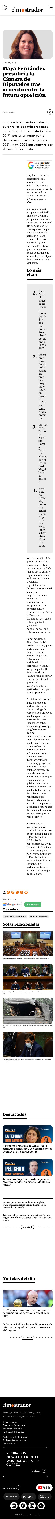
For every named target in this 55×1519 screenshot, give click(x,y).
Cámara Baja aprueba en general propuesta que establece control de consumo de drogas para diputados (26, 959)
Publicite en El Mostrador (15, 1436)
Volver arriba (9, 1487)
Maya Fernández (38, 916)
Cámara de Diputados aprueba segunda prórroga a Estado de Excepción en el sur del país (27, 992)
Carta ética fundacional (14, 1425)
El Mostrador (10, 112)
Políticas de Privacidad (13, 1431)
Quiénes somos (10, 1421)
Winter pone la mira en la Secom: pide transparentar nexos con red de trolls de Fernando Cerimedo (24, 1205)
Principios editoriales (13, 1428)
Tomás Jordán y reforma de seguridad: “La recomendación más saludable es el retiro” (27, 1182)
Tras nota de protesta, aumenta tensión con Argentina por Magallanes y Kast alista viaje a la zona (42, 517)
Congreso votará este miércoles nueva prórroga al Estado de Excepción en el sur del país (27, 1026)
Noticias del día (19, 1278)
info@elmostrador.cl (26, 1416)
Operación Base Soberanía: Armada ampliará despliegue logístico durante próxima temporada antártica (43, 386)
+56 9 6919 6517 (9, 1416)
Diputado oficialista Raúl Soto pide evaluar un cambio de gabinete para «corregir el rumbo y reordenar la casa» (27, 1060)
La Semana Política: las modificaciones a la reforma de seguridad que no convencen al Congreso (28, 1327)
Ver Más (26, 1227)
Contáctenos (9, 1443)
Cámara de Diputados (15, 916)
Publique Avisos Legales (14, 1440)
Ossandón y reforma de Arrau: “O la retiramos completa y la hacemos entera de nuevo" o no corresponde (27, 1148)
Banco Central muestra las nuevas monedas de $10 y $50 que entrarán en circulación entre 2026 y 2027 (43, 319)
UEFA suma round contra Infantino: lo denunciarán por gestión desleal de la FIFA (26, 1313)
